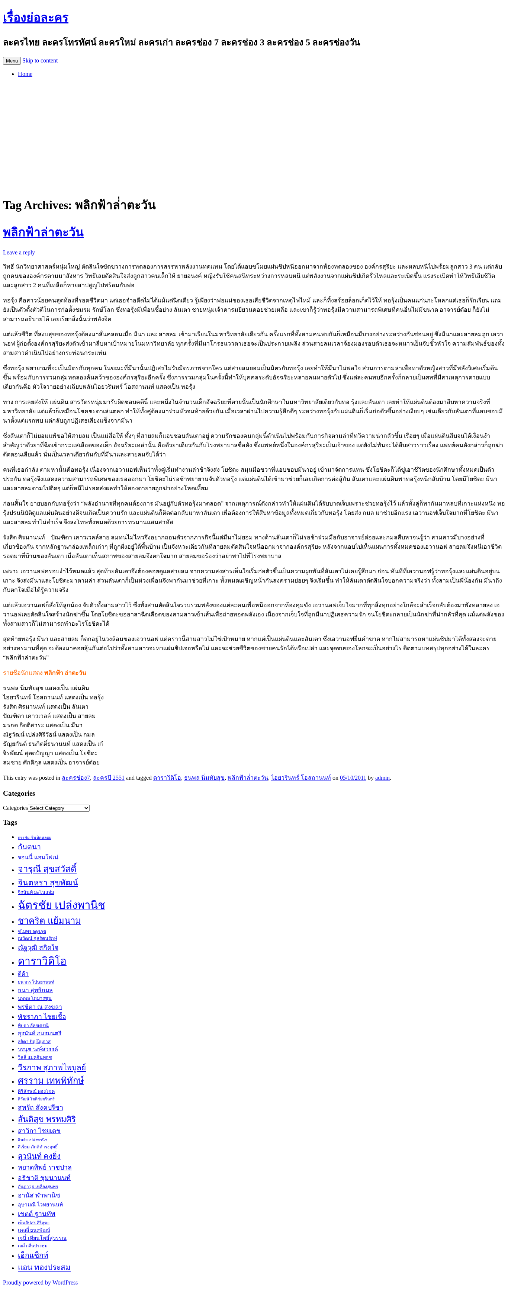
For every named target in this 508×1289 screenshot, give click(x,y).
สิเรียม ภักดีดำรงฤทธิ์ (38, 1146)
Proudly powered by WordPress (40, 1282)
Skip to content (40, 60)
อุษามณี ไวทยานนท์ (40, 1205)
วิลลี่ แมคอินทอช (35, 1057)
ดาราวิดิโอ (167, 778)
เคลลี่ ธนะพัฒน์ (34, 1230)
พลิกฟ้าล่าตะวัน (43, 232)
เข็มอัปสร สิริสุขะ (33, 1222)
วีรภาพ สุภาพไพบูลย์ (52, 1067)
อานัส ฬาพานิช (39, 1195)
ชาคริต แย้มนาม (49, 921)
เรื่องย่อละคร (35, 17)
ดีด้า (23, 974)
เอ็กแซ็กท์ (33, 1255)
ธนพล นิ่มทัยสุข (204, 778)
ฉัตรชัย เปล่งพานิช (61, 905)
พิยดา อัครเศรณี (33, 1025)
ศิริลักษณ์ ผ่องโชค (36, 1091)
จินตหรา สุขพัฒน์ (48, 882)
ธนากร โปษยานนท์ (36, 982)
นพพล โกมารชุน (35, 998)
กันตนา (29, 847)
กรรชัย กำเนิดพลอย (34, 838)
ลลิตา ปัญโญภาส (34, 1041)
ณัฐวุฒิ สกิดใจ (38, 947)
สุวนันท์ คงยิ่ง (39, 1156)
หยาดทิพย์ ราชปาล (45, 1167)
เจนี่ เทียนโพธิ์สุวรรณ (42, 1238)
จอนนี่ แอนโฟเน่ (38, 857)
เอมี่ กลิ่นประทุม (33, 1245)
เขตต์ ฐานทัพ (36, 1214)
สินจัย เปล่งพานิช (32, 1140)
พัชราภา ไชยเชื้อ (42, 1016)
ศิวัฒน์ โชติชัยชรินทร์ (36, 1099)
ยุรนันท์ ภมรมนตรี (39, 1033)
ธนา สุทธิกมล (35, 990)
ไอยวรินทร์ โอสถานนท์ (301, 778)
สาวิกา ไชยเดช (39, 1131)
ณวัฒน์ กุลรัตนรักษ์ (37, 938)
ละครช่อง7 (76, 778)
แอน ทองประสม (44, 1267)
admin (382, 778)
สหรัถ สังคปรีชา (40, 1107)
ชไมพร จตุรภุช (32, 931)
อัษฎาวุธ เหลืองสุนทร (38, 1186)
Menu (12, 61)
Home (25, 74)
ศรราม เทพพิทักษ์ (51, 1081)
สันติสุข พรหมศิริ (47, 1119)
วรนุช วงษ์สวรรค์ (38, 1049)
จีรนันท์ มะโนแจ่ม (36, 892)
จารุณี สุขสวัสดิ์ (47, 869)
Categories (15, 808)
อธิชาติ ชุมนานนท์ (44, 1177)
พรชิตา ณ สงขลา (40, 1007)
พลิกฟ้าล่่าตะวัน (248, 778)
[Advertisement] (254, 135)
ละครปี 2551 (109, 778)
